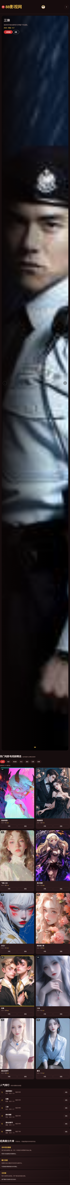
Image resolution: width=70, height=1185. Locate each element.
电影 (8, 761)
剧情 (39, 761)
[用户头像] (43, 7)
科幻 (21, 761)
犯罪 (33, 761)
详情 (9, 826)
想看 (16, 32)
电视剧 (15, 761)
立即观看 (8, 32)
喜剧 (27, 761)
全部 (2, 761)
